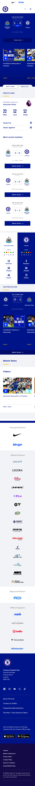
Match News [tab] (10, 86)
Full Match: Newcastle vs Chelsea (12, 65)
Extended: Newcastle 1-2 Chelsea (15, 396)
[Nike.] (13, 2)
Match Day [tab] (24, 86)
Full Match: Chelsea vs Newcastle (11, 331)
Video (5, 78)
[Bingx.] (21, 2)
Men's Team (7, 406)
